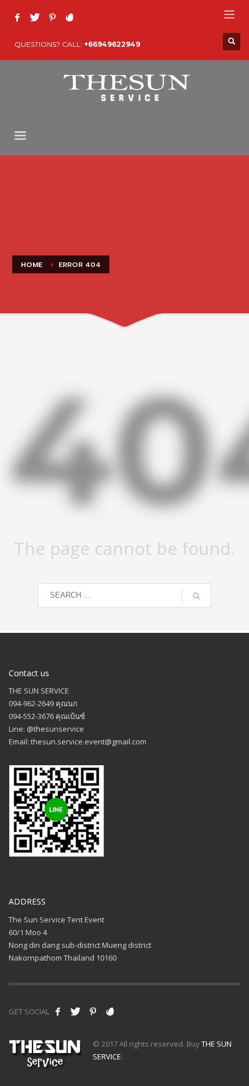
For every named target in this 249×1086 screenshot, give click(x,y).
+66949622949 (112, 44)
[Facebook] (17, 17)
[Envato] (69, 17)
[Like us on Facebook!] (58, 1011)
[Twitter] (34, 17)
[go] (196, 596)
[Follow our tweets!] (75, 1011)
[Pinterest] (52, 17)
